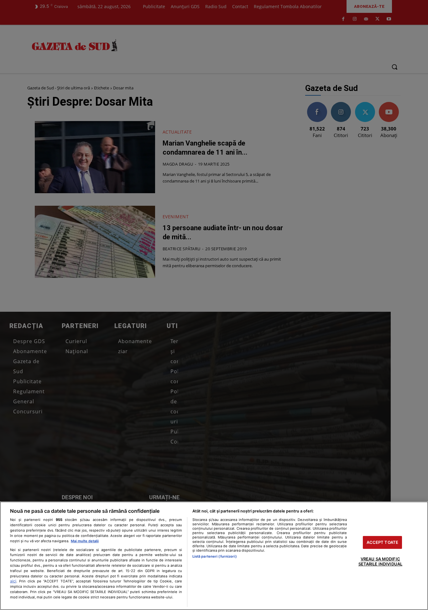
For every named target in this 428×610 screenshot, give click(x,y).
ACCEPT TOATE (383, 542)
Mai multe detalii (85, 541)
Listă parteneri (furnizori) (214, 556)
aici (13, 581)
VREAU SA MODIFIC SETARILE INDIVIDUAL (380, 562)
